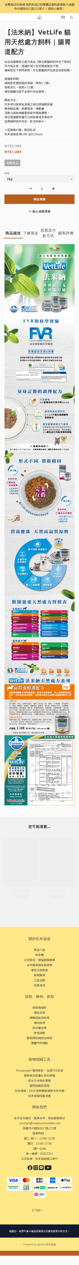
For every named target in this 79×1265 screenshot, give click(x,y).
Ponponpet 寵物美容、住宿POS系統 (39, 1070)
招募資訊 (39, 985)
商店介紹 (39, 950)
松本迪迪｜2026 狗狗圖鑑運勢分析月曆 (39, 1091)
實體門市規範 (39, 1043)
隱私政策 (39, 1013)
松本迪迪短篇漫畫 (39, 1096)
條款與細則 (39, 1007)
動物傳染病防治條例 (39, 1038)
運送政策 (39, 1023)
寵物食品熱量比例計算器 (39, 1075)
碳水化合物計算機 (39, 1080)
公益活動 (39, 980)
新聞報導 (39, 975)
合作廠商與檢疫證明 (39, 965)
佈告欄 (39, 955)
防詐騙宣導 (39, 1028)
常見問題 (39, 1033)
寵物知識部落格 (39, 1086)
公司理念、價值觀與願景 (39, 960)
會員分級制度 (39, 970)
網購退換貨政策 (39, 1018)
